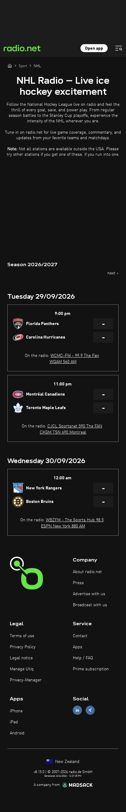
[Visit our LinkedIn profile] (77, 710)
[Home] (9, 65)
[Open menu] (118, 48)
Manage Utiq (22, 669)
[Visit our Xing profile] (90, 710)
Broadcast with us (90, 605)
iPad (14, 722)
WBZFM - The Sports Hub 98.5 (75, 520)
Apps (77, 647)
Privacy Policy (22, 647)
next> (113, 273)
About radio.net (87, 572)
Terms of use (22, 636)
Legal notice (21, 658)
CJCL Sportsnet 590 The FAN (74, 426)
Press (78, 583)
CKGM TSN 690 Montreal (63, 432)
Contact (80, 636)
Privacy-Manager (26, 680)
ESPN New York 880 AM (63, 526)
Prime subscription (91, 669)
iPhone (16, 711)
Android (17, 733)
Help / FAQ (83, 658)
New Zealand (67, 762)
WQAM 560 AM (63, 362)
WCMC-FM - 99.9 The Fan (74, 356)
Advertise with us (89, 594)
